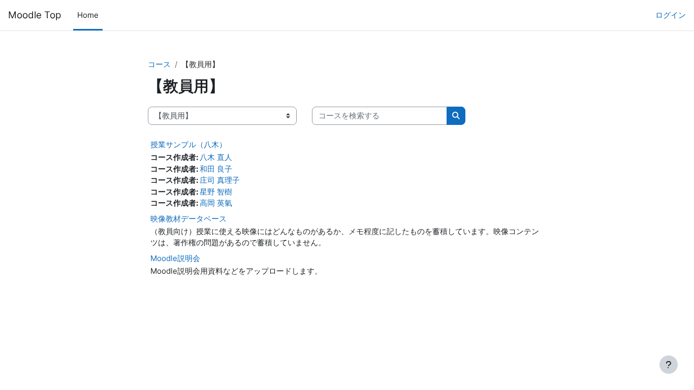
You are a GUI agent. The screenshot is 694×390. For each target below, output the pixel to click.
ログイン (670, 15)
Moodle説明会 (175, 258)
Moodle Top (34, 15)
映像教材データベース (188, 218)
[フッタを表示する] (668, 364)
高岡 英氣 (216, 203)
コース (159, 64)
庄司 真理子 (220, 180)
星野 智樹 (216, 192)
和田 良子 (216, 169)
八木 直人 (216, 157)
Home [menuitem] (88, 15)
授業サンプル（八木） (188, 144)
